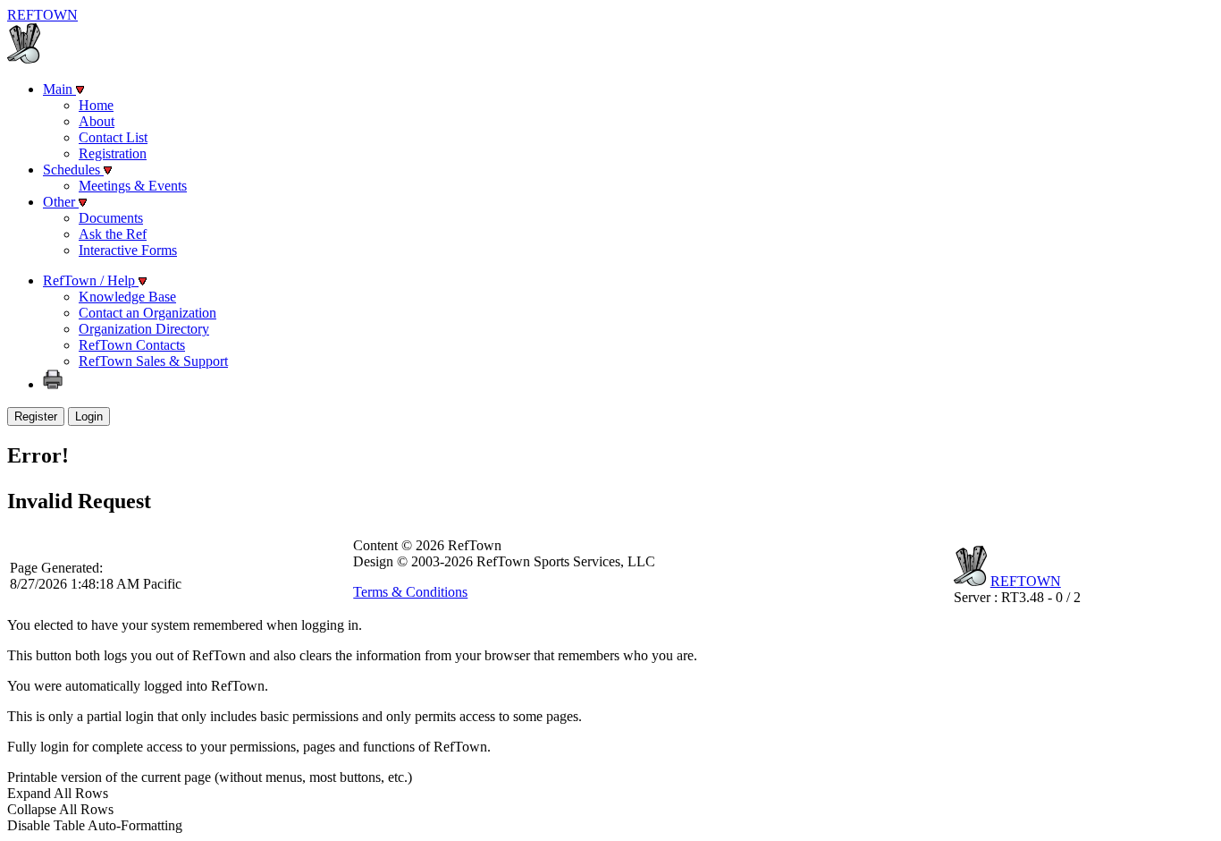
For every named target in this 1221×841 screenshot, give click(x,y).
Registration (113, 153)
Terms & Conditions (410, 591)
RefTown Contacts (132, 345)
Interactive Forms (128, 250)
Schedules (73, 169)
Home (96, 105)
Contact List (113, 137)
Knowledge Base (127, 296)
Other (61, 201)
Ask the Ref (113, 234)
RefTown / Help (91, 280)
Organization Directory (144, 328)
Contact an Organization (147, 312)
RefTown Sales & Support (153, 361)
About (96, 121)
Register (35, 416)
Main (59, 89)
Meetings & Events (133, 185)
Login (89, 416)
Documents (111, 217)
